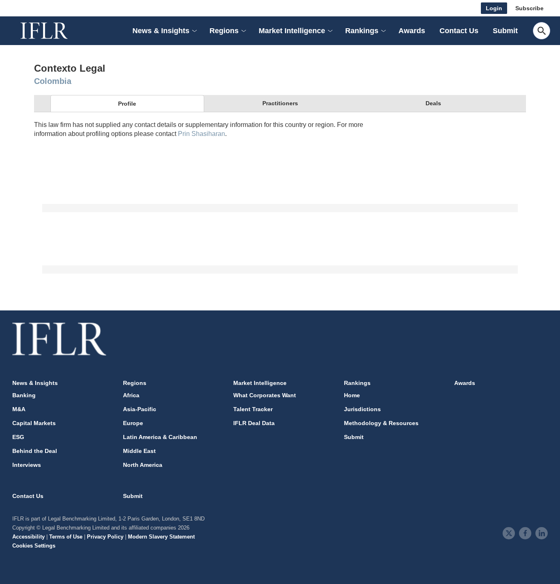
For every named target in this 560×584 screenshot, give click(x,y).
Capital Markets (34, 423)
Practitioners (280, 103)
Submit (505, 31)
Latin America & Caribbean (160, 437)
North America (142, 465)
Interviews (26, 465)
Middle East (139, 451)
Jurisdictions (362, 409)
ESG (18, 437)
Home (352, 395)
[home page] (53, 31)
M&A (18, 409)
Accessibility (28, 537)
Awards (411, 31)
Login (494, 8)
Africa (131, 395)
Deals (433, 103)
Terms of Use (65, 537)
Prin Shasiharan (201, 133)
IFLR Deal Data (254, 423)
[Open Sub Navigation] (194, 31)
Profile (127, 103)
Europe (133, 423)
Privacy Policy (105, 537)
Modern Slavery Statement (161, 537)
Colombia (52, 81)
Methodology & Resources (381, 423)
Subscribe (529, 8)
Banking (24, 395)
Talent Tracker (253, 409)
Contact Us (458, 31)
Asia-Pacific (139, 409)
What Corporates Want (264, 395)
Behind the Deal (34, 451)
